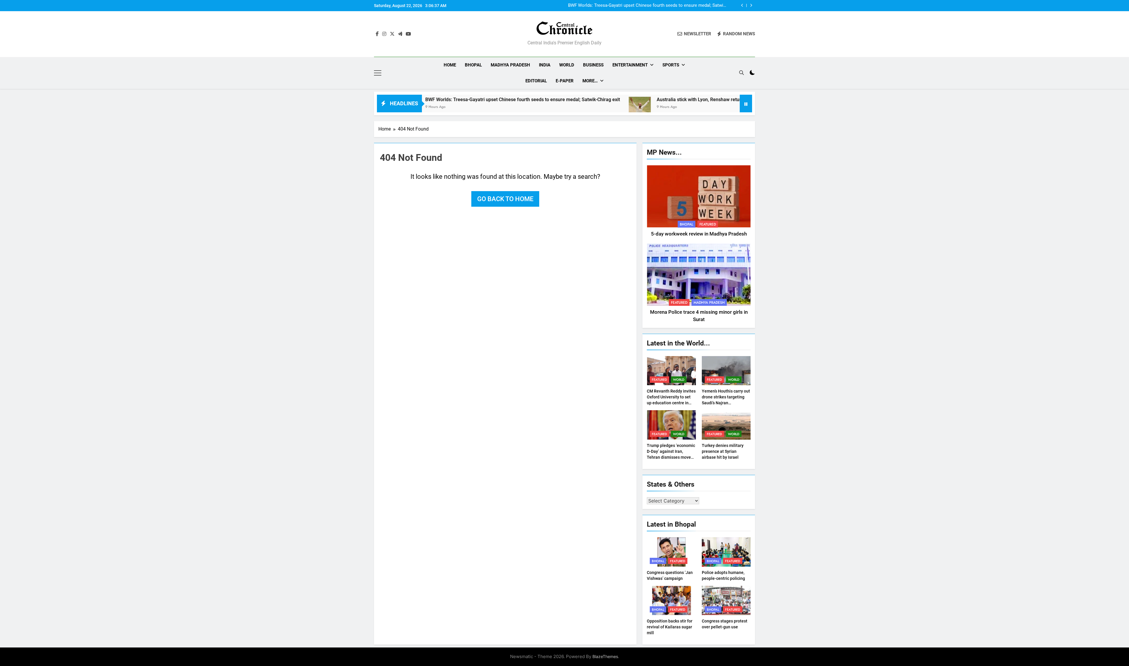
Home (450, 65)
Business (593, 65)
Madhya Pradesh (510, 65)
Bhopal (473, 65)
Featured (707, 224)
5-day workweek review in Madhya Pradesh (699, 234)
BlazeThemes (605, 656)
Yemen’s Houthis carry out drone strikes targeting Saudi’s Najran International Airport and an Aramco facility (726, 403)
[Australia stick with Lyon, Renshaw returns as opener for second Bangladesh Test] (599, 107)
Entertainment (630, 65)
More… (590, 81)
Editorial (536, 81)
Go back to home (505, 199)
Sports (670, 65)
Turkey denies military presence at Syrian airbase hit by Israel (723, 451)
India (544, 65)
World (566, 65)
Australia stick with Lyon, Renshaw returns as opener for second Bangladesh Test (702, 99)
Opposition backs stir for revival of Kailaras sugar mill (669, 627)
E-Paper (565, 81)
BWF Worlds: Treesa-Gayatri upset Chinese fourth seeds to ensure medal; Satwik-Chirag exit (647, 5)
